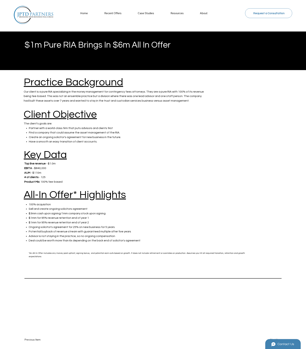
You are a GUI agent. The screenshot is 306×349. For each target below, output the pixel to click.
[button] (177, 13)
